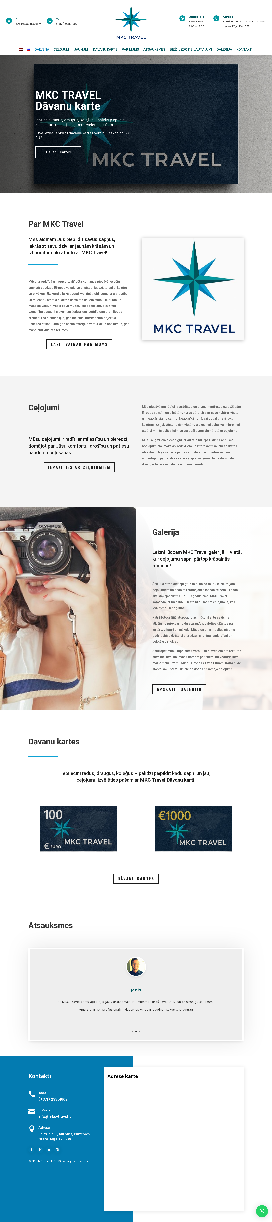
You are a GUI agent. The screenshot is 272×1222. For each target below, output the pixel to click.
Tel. (58, 19)
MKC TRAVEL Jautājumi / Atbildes (68, 104)
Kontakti (244, 49)
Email (19, 19)
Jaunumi (81, 49)
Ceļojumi (62, 49)
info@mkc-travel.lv (28, 24)
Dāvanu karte (105, 49)
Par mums (130, 49)
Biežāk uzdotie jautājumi (67, 153)
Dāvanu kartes (136, 879)
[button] (262, 1211)
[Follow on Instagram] (57, 1150)
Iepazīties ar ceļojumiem (79, 467)
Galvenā (41, 49)
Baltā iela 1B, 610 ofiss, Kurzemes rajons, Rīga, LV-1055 (64, 1136)
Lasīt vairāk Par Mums (79, 344)
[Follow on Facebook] (31, 1150)
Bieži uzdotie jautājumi (191, 49)
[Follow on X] (40, 1150)
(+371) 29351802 (66, 24)
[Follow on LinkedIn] (49, 1150)
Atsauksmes (154, 49)
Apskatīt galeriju (179, 689)
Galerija (224, 49)
